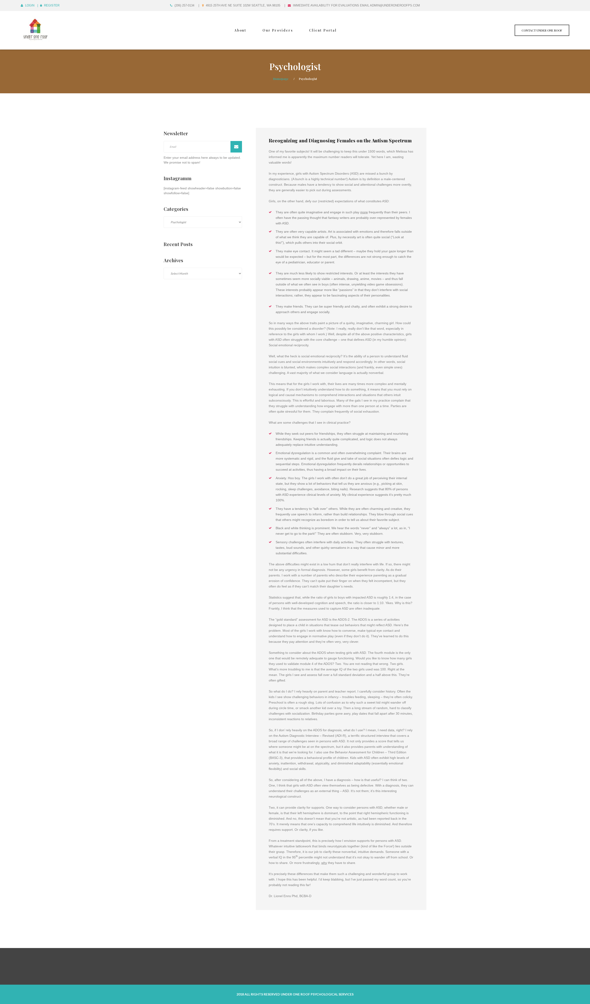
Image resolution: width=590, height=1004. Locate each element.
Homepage (280, 79)
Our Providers (278, 30)
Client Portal (322, 30)
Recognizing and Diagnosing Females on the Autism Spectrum (340, 140)
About (240, 30)
